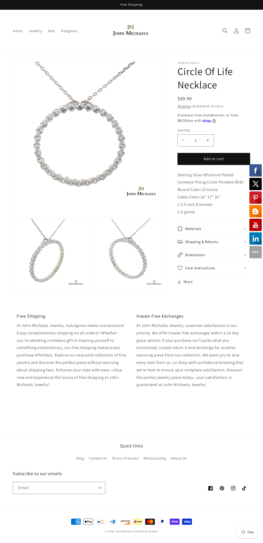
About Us (178, 458)
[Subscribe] (99, 488)
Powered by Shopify (145, 531)
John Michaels (124, 531)
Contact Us (98, 458)
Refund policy (155, 458)
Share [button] (188, 281)
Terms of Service (125, 458)
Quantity (183, 130)
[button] (225, 30)
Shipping (184, 106)
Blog (80, 458)
